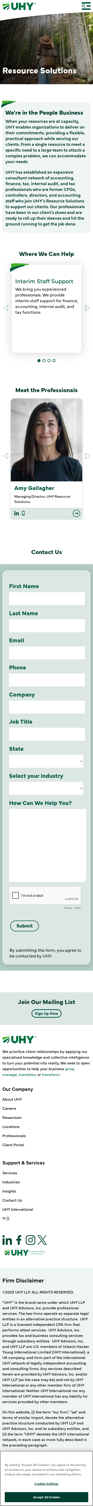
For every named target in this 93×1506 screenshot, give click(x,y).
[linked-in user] (16, 514)
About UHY (12, 1099)
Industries (11, 1181)
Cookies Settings (46, 1483)
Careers (9, 1108)
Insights (9, 1190)
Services (9, 1172)
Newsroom (12, 1117)
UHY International (17, 1209)
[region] (46, 1478)
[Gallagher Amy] (46, 439)
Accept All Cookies (46, 1497)
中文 (6, 1218)
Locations (11, 1126)
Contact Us (12, 1200)
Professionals (14, 1135)
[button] (87, 308)
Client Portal (13, 1144)
